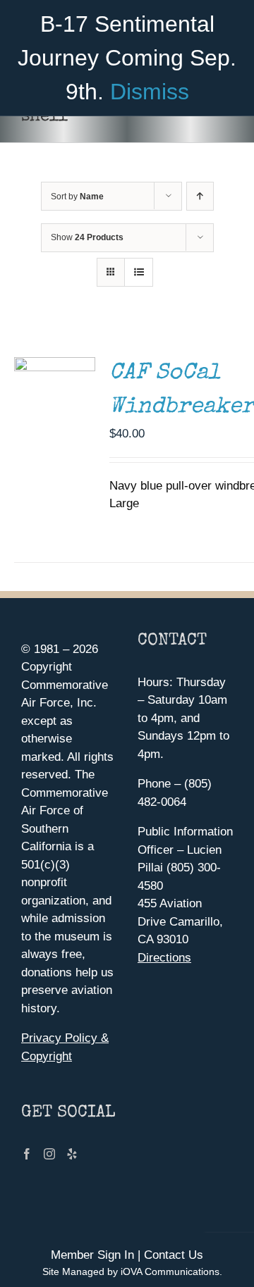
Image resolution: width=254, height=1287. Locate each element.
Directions (164, 957)
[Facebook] (26, 1153)
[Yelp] (72, 1153)
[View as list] (138, 272)
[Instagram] (49, 1153)
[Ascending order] (200, 196)
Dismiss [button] (149, 91)
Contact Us (173, 1255)
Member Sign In (92, 1255)
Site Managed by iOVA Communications (130, 1271)
